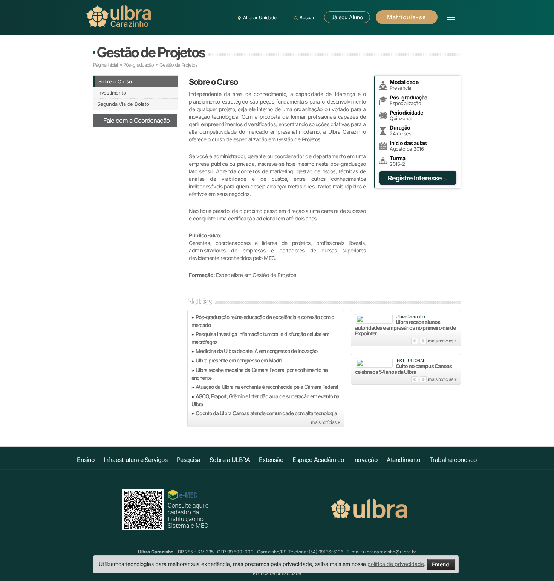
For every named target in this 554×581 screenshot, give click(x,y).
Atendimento (404, 459)
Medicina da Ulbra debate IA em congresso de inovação (256, 351)
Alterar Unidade (260, 17)
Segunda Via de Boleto (123, 104)
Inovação (365, 459)
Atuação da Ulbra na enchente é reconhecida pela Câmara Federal (267, 387)
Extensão (271, 459)
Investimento (111, 93)
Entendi (441, 564)
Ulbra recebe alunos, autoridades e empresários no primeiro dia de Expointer (405, 327)
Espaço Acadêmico (318, 459)
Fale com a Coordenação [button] (136, 120)
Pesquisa (188, 459)
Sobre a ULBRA (230, 459)
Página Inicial (105, 65)
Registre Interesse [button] (415, 178)
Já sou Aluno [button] (347, 17)
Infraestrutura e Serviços (136, 459)
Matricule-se (406, 17)
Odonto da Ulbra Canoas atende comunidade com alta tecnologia (266, 413)
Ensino (86, 459)
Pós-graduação (138, 65)
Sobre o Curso (115, 81)
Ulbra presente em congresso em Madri (239, 360)
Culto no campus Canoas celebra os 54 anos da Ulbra (403, 369)
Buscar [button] (307, 17)
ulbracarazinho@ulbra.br (389, 552)
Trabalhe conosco (453, 459)
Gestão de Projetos (151, 52)
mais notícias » (325, 422)
